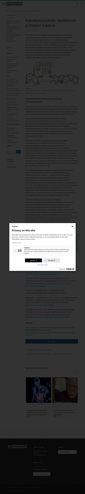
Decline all (51, 260)
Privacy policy (16, 243)
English (14, 226)
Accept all (33, 260)
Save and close (42, 265)
